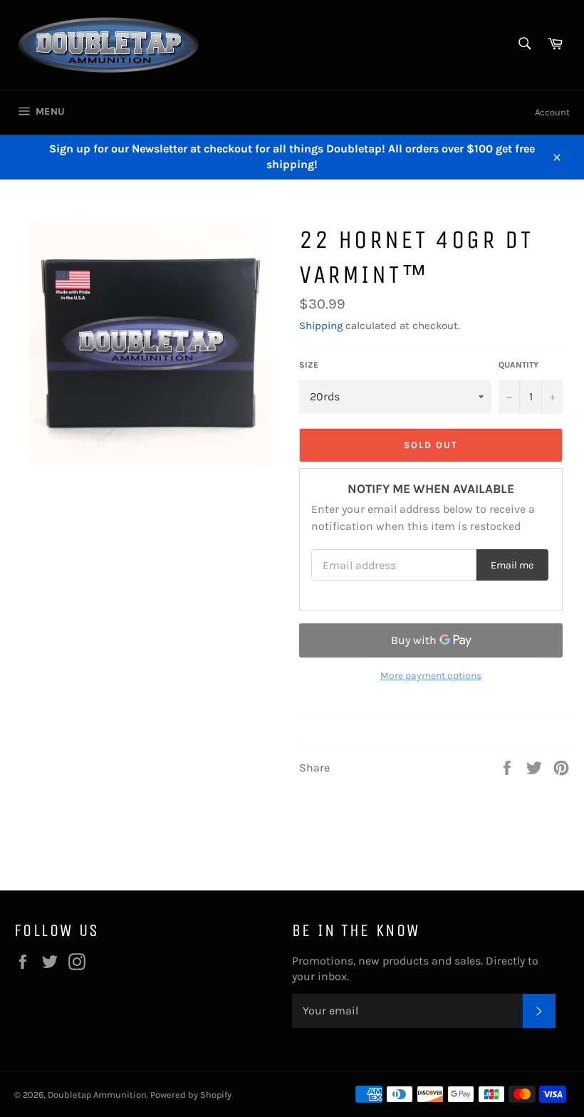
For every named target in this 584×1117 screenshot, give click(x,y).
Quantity (518, 365)
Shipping (321, 325)
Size (308, 365)
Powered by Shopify (190, 1094)
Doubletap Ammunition (97, 1094)
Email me (512, 565)
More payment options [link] (430, 676)
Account (552, 112)
